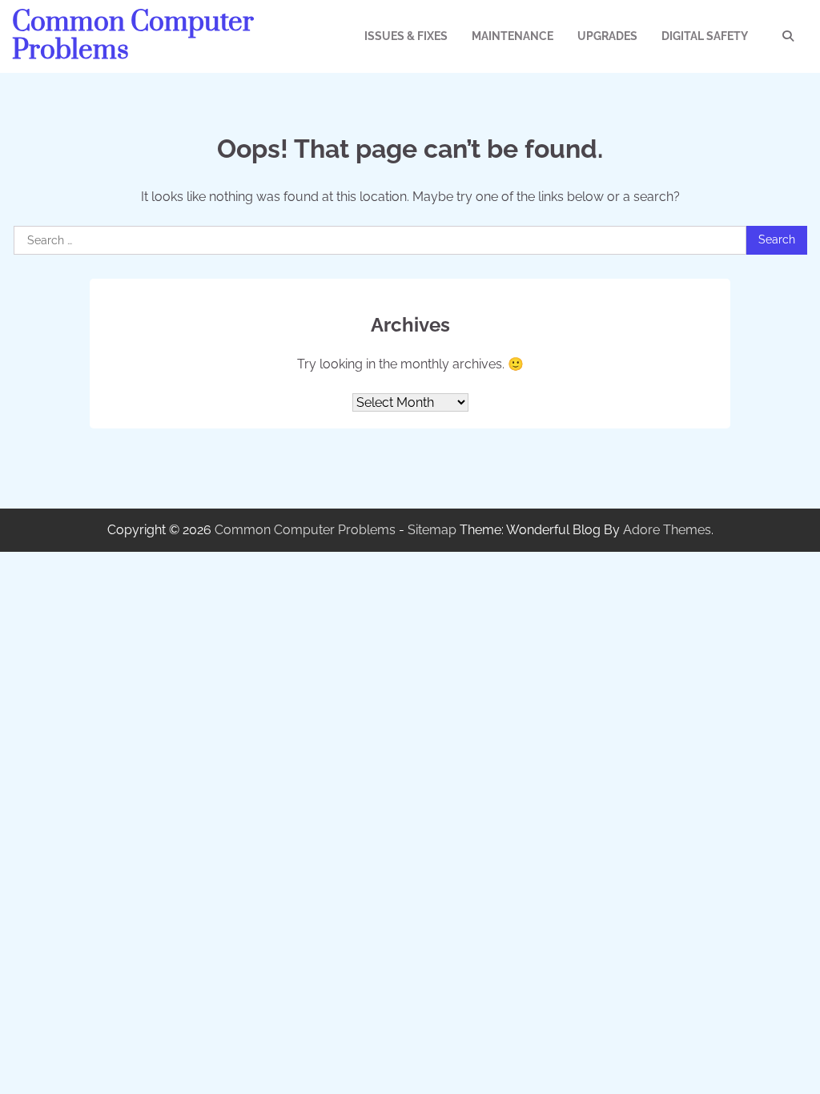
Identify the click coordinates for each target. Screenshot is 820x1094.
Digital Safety (704, 36)
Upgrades (607, 36)
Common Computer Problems (133, 36)
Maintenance (512, 36)
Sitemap (432, 529)
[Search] (788, 36)
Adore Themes (667, 529)
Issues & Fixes (406, 36)
